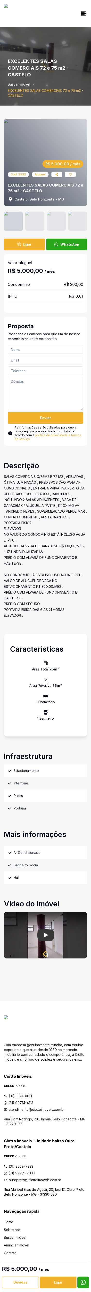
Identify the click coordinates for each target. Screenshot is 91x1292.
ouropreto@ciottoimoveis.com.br (35, 1180)
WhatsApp (69, 244)
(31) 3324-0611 (20, 1096)
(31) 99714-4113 (20, 1103)
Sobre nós (12, 1230)
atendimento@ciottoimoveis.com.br (37, 1109)
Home (8, 1222)
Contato (10, 1253)
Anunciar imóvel (16, 1245)
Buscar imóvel (19, 84)
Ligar (27, 244)
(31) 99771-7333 (21, 1173)
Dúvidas (20, 1282)
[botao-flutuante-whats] (83, 1282)
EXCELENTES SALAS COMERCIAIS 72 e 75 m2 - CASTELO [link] (45, 92)
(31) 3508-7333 (21, 1166)
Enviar (45, 418)
